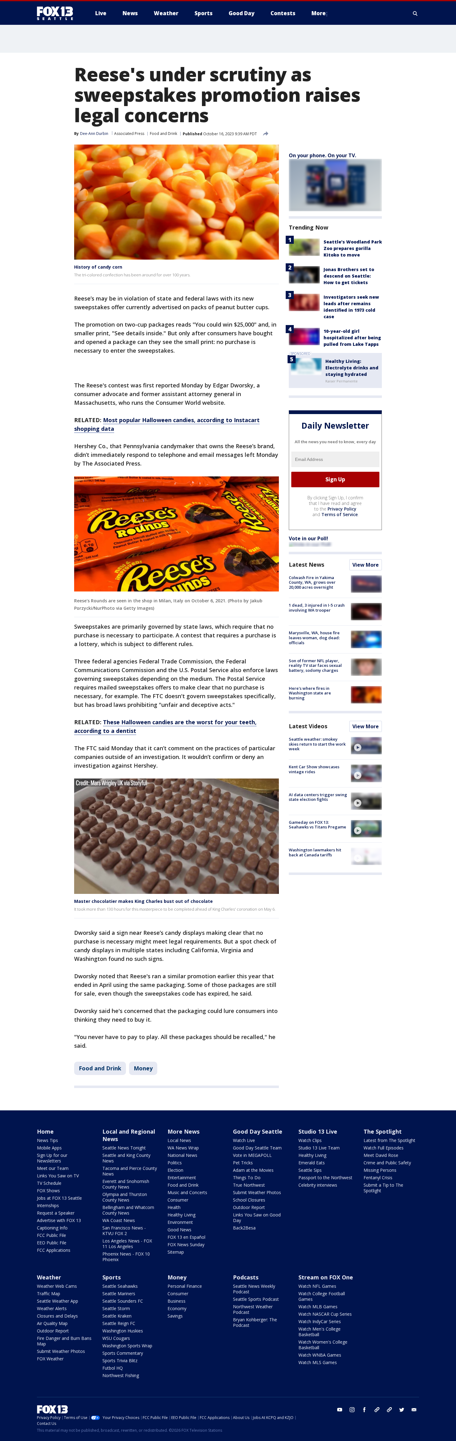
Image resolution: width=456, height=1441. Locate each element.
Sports (111, 1277)
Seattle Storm (116, 1308)
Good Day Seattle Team (257, 1148)
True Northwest (249, 1185)
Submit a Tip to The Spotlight (383, 1187)
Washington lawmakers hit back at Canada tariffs (315, 852)
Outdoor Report (249, 1207)
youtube (340, 1410)
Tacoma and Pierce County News (129, 1171)
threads (389, 1410)
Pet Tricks (243, 1163)
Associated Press (129, 133)
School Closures (249, 1200)
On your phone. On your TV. (322, 155)
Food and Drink (163, 133)
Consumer (178, 1200)
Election (175, 1170)
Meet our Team (53, 1168)
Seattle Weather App (57, 1301)
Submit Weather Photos (257, 1192)
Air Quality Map (52, 1323)
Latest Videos (308, 726)
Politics (175, 1163)
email (414, 1410)
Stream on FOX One (325, 1277)
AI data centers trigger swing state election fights (318, 797)
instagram (352, 1410)
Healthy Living (181, 1215)
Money (143, 1068)
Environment (180, 1222)
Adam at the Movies (253, 1170)
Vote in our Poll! (308, 538)
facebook (364, 1410)
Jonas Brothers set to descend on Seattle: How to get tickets (349, 275)
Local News (179, 1140)
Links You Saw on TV (58, 1176)
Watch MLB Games (318, 1306)
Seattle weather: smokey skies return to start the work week (317, 744)
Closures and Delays (57, 1316)
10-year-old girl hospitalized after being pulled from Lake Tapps (352, 337)
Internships (48, 1205)
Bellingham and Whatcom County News (128, 1210)
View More (365, 564)
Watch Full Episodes (384, 1148)
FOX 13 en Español (186, 1237)
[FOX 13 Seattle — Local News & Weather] (57, 13)
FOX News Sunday (186, 1244)
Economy (177, 1308)
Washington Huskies (122, 1331)
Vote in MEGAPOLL (252, 1155)
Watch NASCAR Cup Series (325, 1314)
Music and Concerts (187, 1192)
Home (45, 1131)
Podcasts (245, 1277)
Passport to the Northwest (325, 1177)
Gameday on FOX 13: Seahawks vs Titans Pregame (317, 824)
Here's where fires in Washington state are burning (310, 693)
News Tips (47, 1140)
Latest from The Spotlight (389, 1140)
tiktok (377, 1410)
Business (177, 1301)
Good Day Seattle (257, 1131)
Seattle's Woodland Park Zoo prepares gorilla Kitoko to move (353, 248)
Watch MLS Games (317, 1362)
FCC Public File (51, 1235)
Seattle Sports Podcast (256, 1299)
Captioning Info (52, 1228)
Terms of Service (339, 514)
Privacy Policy (342, 509)
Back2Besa (244, 1228)
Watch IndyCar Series (319, 1321)
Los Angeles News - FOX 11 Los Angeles (127, 1243)
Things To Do (247, 1177)
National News (182, 1155)
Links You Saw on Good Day (257, 1217)
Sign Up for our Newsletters (52, 1158)
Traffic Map (48, 1293)
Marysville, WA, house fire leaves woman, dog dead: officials (314, 637)
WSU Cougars (116, 1338)
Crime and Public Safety (387, 1163)
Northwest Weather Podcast (253, 1309)
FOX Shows (48, 1190)
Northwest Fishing (120, 1375)
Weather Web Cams (57, 1286)
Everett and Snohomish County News (125, 1184)
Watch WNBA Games (319, 1355)
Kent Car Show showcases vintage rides (314, 769)
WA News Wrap (183, 1148)
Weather (49, 1277)
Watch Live (244, 1140)
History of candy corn (98, 267)
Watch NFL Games (317, 1286)
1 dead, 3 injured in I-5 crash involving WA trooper (317, 607)
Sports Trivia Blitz (119, 1360)
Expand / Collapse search (415, 13)
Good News (179, 1230)
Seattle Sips (310, 1170)
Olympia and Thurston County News (124, 1197)
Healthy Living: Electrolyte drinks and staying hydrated (351, 367)
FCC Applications (53, 1250)
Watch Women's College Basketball (322, 1344)
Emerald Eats (311, 1163)
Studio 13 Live (317, 1131)
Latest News (306, 564)
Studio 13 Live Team (319, 1148)
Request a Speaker (55, 1213)
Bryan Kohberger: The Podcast (255, 1322)
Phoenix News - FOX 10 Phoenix (126, 1256)
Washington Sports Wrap (127, 1346)
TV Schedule (49, 1183)
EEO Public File (51, 1243)
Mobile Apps (49, 1148)
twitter (402, 1410)
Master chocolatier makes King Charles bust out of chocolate (143, 901)
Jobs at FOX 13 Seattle (59, 1198)
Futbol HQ (112, 1368)
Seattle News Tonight (124, 1148)
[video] (366, 745)
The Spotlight (383, 1131)
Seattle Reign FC (118, 1323)
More (318, 13)
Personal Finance (185, 1286)
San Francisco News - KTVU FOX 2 (124, 1230)
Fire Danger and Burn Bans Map (64, 1341)
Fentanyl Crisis (378, 1177)
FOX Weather (50, 1359)
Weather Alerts (52, 1308)
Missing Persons (380, 1170)
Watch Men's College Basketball (319, 1331)
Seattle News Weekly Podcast (254, 1289)
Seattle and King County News (126, 1158)
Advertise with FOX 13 (59, 1220)
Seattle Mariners (118, 1293)
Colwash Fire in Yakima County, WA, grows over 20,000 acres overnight (312, 582)
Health (174, 1207)
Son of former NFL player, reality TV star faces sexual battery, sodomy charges (315, 665)
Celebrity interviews (317, 1185)
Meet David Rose (381, 1155)
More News (183, 1131)
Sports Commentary (122, 1353)
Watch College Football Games (321, 1296)
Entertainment (182, 1177)
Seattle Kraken (117, 1316)
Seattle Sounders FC (122, 1301)
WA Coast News (118, 1220)
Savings (175, 1316)
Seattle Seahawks (120, 1286)
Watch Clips (310, 1140)
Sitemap (176, 1252)
